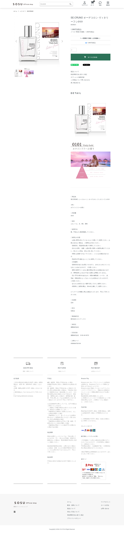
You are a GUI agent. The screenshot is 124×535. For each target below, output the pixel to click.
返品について (75, 71)
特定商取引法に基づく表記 (79, 74)
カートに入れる (92, 57)
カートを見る (105, 505)
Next (62, 41)
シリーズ (22, 11)
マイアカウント (105, 502)
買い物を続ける (75, 83)
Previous (16, 41)
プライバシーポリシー (74, 518)
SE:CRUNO (30, 11)
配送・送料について (73, 505)
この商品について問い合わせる (80, 80)
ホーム (15, 11)
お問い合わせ (105, 508)
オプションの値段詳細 (77, 77)
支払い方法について (73, 512)
